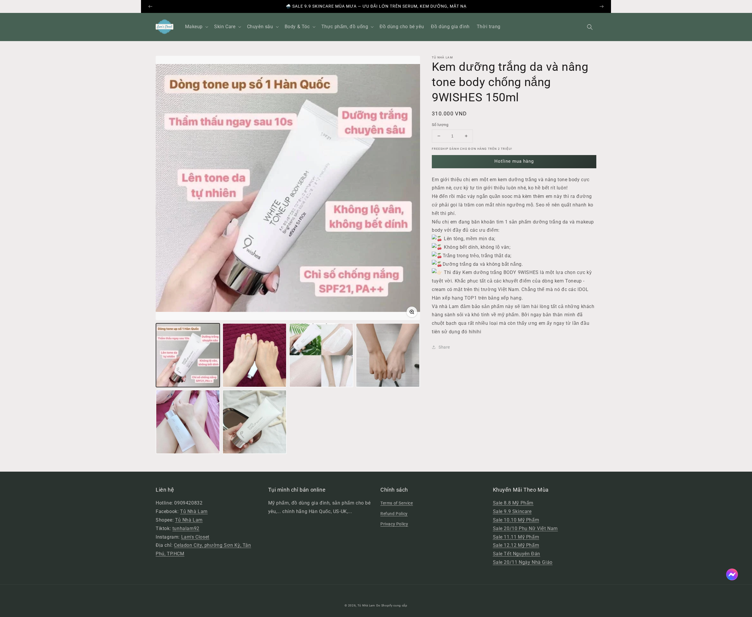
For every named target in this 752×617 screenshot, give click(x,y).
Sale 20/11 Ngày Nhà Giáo (523, 562)
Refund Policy (394, 513)
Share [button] (444, 347)
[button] (589, 27)
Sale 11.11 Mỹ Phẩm (516, 537)
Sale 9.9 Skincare (512, 511)
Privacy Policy (394, 524)
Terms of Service (396, 503)
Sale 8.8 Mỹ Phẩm (513, 503)
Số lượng (440, 124)
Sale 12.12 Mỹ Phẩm (516, 545)
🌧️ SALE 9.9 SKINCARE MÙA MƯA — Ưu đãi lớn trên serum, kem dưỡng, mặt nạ (376, 6)
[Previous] (150, 6)
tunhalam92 (185, 528)
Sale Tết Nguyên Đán (516, 554)
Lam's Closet (195, 537)
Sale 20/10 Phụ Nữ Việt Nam (525, 528)
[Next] (601, 6)
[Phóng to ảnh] (412, 312)
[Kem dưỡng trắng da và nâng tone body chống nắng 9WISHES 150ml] (188, 355)
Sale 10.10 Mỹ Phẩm (516, 520)
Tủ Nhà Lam (194, 511)
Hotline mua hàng (514, 161)
